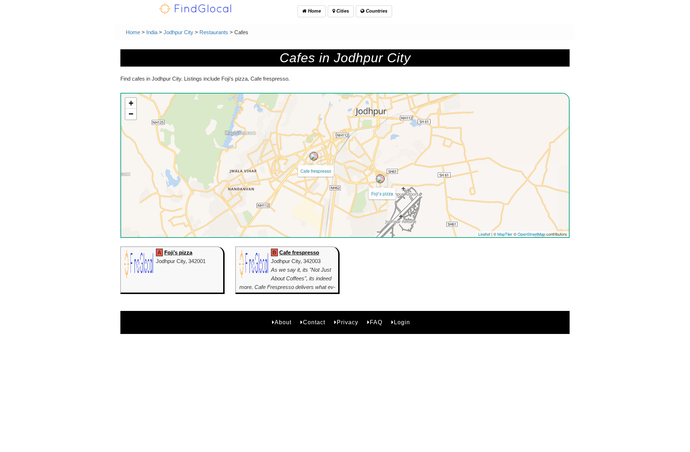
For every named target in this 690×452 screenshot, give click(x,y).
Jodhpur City (178, 32)
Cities (342, 11)
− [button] (131, 113)
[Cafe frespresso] (313, 156)
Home (314, 11)
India (151, 32)
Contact (314, 322)
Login (402, 322)
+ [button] (131, 103)
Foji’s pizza (382, 193)
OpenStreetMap (531, 234)
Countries (375, 11)
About (283, 322)
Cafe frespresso (315, 171)
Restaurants (213, 32)
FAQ (376, 322)
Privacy (347, 322)
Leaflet (484, 234)
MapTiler (504, 234)
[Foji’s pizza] (380, 179)
